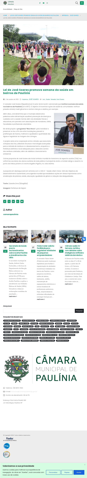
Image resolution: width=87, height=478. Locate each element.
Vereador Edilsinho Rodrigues (13, 335)
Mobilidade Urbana (73, 326)
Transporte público (67, 329)
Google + (17, 201)
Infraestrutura (28, 326)
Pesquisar (7, 306)
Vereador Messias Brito (11, 340)
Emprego (58, 323)
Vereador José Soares (57, 99)
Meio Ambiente (60, 326)
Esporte (66, 323)
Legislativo (44, 326)
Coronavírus (71, 320)
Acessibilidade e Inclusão (12, 320)
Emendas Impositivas (46, 323)
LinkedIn (13, 201)
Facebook (4, 201)
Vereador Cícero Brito (37, 332)
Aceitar (79, 472)
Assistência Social (28, 320)
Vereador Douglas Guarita (55, 332)
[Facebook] (39, 2)
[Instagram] (47, 2)
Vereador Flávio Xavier (33, 335)
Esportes (75, 323)
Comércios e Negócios (58, 320)
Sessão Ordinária (52, 329)
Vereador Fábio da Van (50, 335)
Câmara (14, 323)
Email (21, 201)
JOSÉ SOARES (34, 99)
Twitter (9, 201)
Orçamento (8, 329)
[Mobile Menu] (82, 3)
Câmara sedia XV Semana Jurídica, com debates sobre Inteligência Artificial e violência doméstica (74, 250)
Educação (34, 323)
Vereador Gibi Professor (12, 338)
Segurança (24, 329)
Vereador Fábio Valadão (66, 335)
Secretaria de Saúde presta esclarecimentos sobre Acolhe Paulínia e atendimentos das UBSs (18, 252)
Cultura (6, 323)
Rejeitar (67, 472)
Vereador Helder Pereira (30, 338)
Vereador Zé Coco (62, 340)
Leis (43, 99)
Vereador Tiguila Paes (47, 340)
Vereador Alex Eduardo (19, 332)
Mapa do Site (18, 9)
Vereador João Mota (63, 338)
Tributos (79, 329)
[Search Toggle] (77, 3)
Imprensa (25, 99)
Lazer (37, 326)
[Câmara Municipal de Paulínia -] (8, 3)
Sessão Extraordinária (37, 329)
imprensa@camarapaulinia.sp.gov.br (24, 391)
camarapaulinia (10, 214)
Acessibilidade (7, 9)
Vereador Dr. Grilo (72, 332)
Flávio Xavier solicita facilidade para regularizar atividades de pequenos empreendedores (46, 250)
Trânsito (7, 332)
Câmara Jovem (24, 323)
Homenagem (8, 326)
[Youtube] (43, 2)
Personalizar (53, 472)
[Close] (84, 464)
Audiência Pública (42, 320)
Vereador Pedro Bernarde (30, 340)
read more (12, 296)
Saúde (48, 99)
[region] (43, 470)
